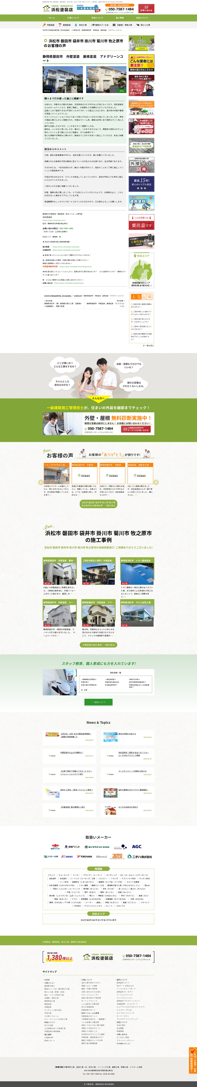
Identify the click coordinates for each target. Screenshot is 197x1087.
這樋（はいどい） (125, 892)
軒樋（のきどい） (112, 902)
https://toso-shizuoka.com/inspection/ (76, 266)
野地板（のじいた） (91, 889)
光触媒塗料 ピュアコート (127, 1004)
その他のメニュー (124, 1044)
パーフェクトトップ (124, 995)
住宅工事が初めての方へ (91, 983)
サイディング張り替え (53, 1010)
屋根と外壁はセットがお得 (92, 1040)
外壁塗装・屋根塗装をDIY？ (92, 1037)
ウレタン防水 (144, 878)
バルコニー (103, 878)
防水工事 (83, 25)
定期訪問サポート (88, 1010)
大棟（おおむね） (137, 899)
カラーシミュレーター (90, 995)
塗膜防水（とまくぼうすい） (83, 882)
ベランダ (114, 878)
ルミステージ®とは (124, 1010)
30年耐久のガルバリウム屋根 (93, 1034)
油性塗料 (52, 878)
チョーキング (64, 875)
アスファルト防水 (129, 878)
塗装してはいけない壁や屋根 (92, 1025)
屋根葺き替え (49, 986)
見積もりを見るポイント (91, 1028)
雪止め (147, 885)
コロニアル (120, 906)
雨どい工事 (145, 25)
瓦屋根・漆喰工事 (124, 25)
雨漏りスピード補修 (89, 986)
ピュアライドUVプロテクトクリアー (131, 1007)
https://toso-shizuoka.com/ (54, 220)
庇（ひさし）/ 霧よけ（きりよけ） (132, 889)
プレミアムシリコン (124, 998)
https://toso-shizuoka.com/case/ (66, 247)
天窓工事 (47, 1013)
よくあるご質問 (123, 1037)
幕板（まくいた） (107, 892)
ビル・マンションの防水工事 (55, 1019)
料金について (49, 1022)
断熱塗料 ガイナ (123, 983)
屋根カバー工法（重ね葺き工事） (57, 989)
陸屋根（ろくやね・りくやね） (111, 882)
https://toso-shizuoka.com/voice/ (66, 250)
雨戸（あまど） (90, 892)
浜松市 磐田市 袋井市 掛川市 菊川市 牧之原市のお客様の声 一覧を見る (98, 504)
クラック (51, 875)
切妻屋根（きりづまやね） (116, 899)
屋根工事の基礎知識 (89, 1043)
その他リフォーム (51, 1016)
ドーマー (89, 902)
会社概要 (120, 1028)
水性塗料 (63, 878)
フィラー (76, 875)
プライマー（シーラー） (93, 875)
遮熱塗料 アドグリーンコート (128, 1001)
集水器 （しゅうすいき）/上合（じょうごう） (67, 895)
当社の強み (121, 1025)
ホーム (52, 17)
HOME (47, 980)
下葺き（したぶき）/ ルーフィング (66, 889)
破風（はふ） (144, 895)
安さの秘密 (48, 1025)
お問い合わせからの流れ (91, 992)
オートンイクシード (89, 1001)
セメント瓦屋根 (133, 882)
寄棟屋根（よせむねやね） (91, 899)
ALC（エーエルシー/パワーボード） (134, 875)
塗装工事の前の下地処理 (91, 998)
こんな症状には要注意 (90, 1004)
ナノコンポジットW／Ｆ (126, 989)
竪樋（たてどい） (130, 902)
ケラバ (74, 899)
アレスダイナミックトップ (127, 1019)
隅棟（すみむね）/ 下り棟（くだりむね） (65, 902)
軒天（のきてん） (128, 895)
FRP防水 (77, 906)
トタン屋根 (83, 885)
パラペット (145, 902)
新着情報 (120, 1031)
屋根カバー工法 (102, 25)
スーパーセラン (123, 1016)
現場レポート (49, 1041)
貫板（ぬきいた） (61, 899)
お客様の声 (48, 1038)
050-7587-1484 (121, 9)
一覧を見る (149, 345)
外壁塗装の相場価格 (52, 1031)
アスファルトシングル (93, 906)
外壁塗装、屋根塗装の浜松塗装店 (100, 1084)
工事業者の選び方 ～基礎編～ (93, 1019)
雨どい (92, 895)
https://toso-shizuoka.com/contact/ (69, 283)
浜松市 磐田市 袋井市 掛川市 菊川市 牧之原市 (98, 920)
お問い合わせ (122, 1034)
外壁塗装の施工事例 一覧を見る (98, 644)
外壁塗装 (50, 25)
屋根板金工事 (49, 1001)
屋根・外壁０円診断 (89, 989)
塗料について (122, 980)
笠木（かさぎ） (109, 889)
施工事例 (48, 1035)
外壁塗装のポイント (89, 1016)
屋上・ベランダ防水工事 (54, 995)
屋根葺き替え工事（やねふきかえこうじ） (124, 885)
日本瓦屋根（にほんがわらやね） (62, 885)
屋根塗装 (67, 25)
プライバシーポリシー (125, 1041)
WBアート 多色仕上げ (125, 986)
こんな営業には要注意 (90, 1022)
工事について (86, 980)
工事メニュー (49, 983)
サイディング (111, 875)
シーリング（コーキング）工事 (82, 878)
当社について (100, 702)
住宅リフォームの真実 (90, 1013)
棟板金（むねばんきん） (108, 895)
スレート (109, 906)
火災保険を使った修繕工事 (55, 1028)
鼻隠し (99, 902)
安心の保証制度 (87, 1007)
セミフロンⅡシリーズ (125, 1013)
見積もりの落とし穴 (89, 1031)
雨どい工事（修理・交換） (55, 992)
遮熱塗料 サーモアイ (125, 992)
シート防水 (64, 882)
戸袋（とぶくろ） (74, 892)
